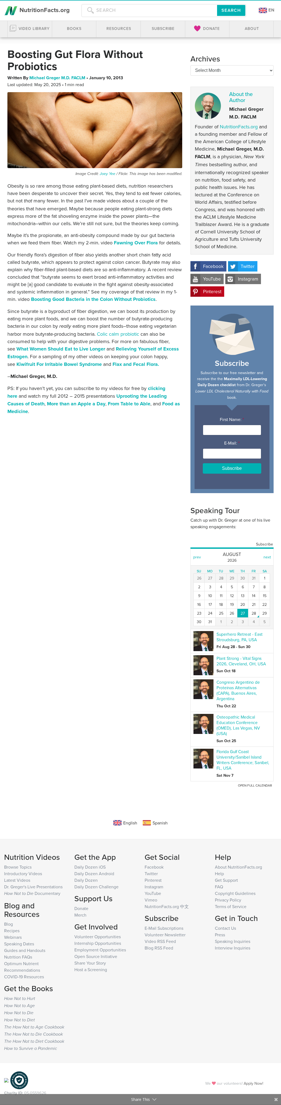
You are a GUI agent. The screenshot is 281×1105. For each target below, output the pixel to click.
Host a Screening (90, 969)
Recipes (11, 931)
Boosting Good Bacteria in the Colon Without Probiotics (93, 299)
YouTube (212, 279)
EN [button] (271, 10)
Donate (81, 908)
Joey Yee (107, 173)
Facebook (213, 266)
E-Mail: (232, 443)
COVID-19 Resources (24, 977)
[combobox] (149, 10)
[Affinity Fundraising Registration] (19, 1080)
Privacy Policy (228, 900)
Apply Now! (253, 1083)
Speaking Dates (19, 944)
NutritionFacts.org (44, 9)
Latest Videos (17, 880)
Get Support (226, 880)
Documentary (32, 893)
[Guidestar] (6, 1080)
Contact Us (225, 928)
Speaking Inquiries (232, 941)
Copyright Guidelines (235, 893)
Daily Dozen (86, 880)
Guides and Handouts (24, 950)
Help (219, 874)
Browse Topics (18, 867)
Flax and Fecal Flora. (136, 364)
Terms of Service (230, 906)
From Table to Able (129, 403)
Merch (80, 915)
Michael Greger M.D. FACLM (57, 78)
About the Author (241, 97)
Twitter (248, 266)
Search (231, 10)
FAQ (219, 887)
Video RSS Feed (160, 941)
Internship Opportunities (97, 943)
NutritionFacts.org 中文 (167, 906)
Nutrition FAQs (18, 957)
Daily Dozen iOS (90, 867)
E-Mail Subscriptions (164, 928)
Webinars (13, 937)
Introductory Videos (23, 874)
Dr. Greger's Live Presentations (33, 887)
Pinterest (212, 291)
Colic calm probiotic (118, 333)
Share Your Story (90, 963)
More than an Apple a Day (76, 403)
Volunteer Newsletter (165, 935)
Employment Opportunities (100, 950)
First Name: (232, 419)
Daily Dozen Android (94, 874)
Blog (8, 924)
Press (220, 935)
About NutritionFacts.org (238, 867)
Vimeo (151, 900)
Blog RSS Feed (159, 948)
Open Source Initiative (95, 956)
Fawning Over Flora (136, 242)
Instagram (248, 279)
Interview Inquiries (232, 948)
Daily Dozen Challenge (96, 887)
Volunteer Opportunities (97, 937)
